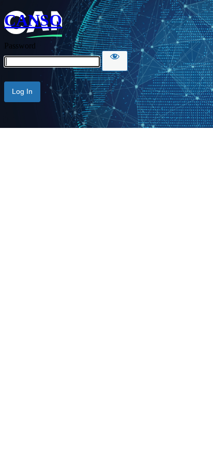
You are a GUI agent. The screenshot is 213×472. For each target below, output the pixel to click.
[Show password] (115, 61)
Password (20, 45)
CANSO (33, 20)
